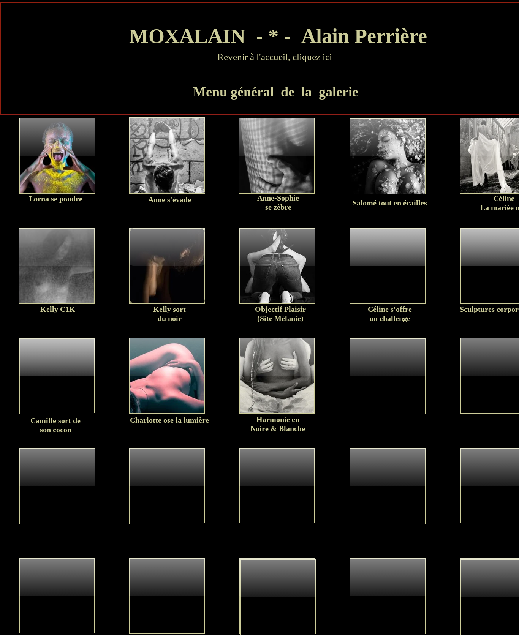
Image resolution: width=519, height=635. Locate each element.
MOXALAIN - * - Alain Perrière (275, 36)
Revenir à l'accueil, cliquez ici (274, 57)
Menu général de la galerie (275, 92)
